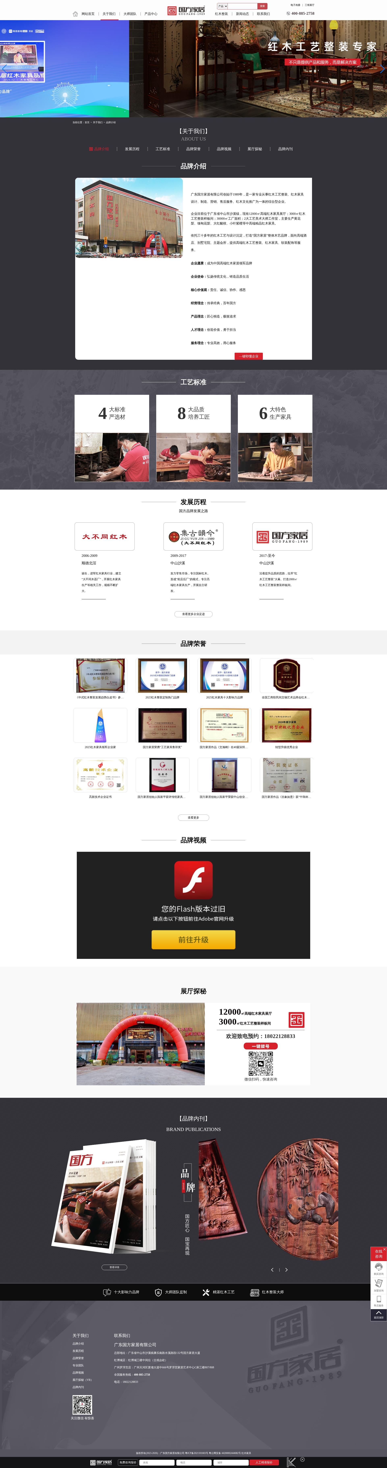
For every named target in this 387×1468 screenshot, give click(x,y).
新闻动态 (242, 14)
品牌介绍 (101, 149)
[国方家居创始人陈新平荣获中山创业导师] (224, 775)
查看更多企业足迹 (193, 614)
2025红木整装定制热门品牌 (162, 697)
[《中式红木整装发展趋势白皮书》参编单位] (100, 676)
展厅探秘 (255, 149)
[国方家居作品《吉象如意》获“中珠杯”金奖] (286, 775)
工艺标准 (163, 149)
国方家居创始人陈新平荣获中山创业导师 (225, 796)
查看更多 (193, 817)
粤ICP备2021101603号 (196, 1453)
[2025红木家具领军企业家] (100, 725)
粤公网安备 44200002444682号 (225, 1453)
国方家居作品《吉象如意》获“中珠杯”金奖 (288, 796)
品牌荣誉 (193, 149)
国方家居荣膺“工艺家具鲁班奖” (162, 747)
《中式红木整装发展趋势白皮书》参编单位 (102, 697)
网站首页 (88, 14)
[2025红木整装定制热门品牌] (162, 676)
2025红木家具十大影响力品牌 (224, 697)
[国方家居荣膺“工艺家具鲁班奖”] (162, 725)
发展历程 (132, 149)
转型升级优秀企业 (286, 747)
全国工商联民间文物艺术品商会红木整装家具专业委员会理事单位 (303, 697)
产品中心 (151, 14)
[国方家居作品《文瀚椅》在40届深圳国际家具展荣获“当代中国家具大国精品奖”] (224, 725)
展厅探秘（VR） (83, 1379)
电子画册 (295, 5)
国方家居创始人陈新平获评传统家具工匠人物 (166, 796)
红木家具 (246, 1453)
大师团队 (130, 14)
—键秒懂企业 (248, 356)
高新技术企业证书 (100, 796)
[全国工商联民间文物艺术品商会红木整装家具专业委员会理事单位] (286, 676)
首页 (87, 122)
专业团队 (78, 1365)
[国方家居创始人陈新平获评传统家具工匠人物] (162, 775)
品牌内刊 (285, 149)
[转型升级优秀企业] (286, 725)
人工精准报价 (264, 1462)
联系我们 (263, 14)
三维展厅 (309, 5)
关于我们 (109, 14)
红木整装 (221, 14)
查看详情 (114, 1267)
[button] (382, 68)
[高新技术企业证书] (100, 775)
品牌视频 (224, 149)
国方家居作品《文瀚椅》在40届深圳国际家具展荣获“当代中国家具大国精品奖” (249, 747)
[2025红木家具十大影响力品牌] (224, 676)
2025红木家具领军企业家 (100, 747)
